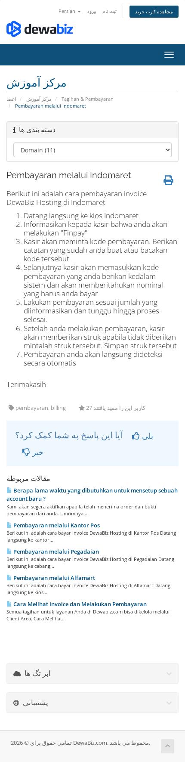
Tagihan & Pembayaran (88, 99)
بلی (146, 436)
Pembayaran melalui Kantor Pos (56, 525)
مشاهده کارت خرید (154, 11)
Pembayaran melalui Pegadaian (55, 551)
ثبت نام (109, 11)
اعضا (11, 99)
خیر (36, 452)
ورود (91, 11)
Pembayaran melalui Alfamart (53, 578)
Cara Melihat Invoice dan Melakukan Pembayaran (79, 604)
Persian (68, 11)
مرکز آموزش (39, 99)
